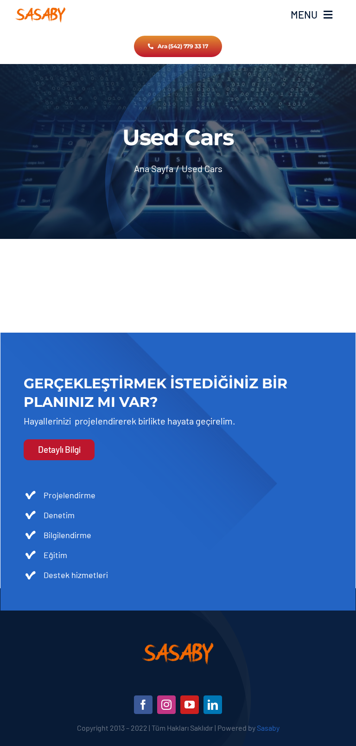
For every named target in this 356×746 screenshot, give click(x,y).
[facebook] (143, 704)
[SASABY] (40, 10)
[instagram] (166, 704)
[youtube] (189, 704)
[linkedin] (212, 704)
